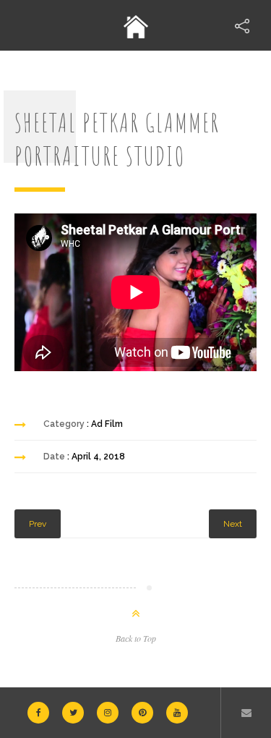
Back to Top (136, 638)
